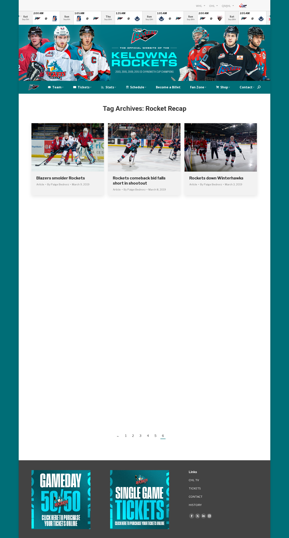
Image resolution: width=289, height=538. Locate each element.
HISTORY (195, 505)
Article (40, 184)
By (58, 184)
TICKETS (195, 488)
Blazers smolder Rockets (60, 178)
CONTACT (195, 496)
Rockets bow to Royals (58, 330)
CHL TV (194, 480)
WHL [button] (199, 5)
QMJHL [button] (227, 5)
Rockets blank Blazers (210, 254)
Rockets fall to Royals (57, 406)
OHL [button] (212, 5)
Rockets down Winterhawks (216, 178)
